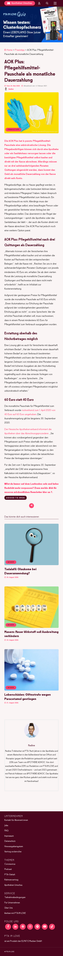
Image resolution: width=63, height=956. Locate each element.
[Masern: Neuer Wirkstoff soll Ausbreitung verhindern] (31, 627)
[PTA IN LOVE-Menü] (55, 3)
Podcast (8, 869)
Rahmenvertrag (11, 880)
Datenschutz (10, 841)
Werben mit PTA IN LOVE (15, 913)
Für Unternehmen (12, 903)
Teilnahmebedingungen (14, 897)
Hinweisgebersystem (13, 846)
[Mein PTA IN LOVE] (39, 3)
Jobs (6, 825)
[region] (31, 24)
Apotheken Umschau (21, 3)
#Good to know (15, 498)
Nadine (11, 89)
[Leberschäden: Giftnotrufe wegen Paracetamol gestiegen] (31, 690)
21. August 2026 (12, 703)
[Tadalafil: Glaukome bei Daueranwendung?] (31, 565)
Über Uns (8, 908)
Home (10, 50)
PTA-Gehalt (9, 874)
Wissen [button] (11, 562)
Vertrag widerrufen (13, 852)
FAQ (6, 831)
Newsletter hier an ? (41, 492)
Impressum (9, 836)
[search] (47, 3)
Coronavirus (9, 864)
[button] (31, 24)
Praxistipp (20, 50)
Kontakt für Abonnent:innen (16, 820)
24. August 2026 (12, 577)
